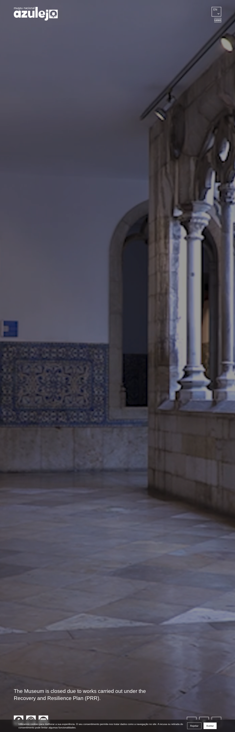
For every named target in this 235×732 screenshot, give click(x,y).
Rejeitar (194, 725)
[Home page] (36, 14)
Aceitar (210, 725)
